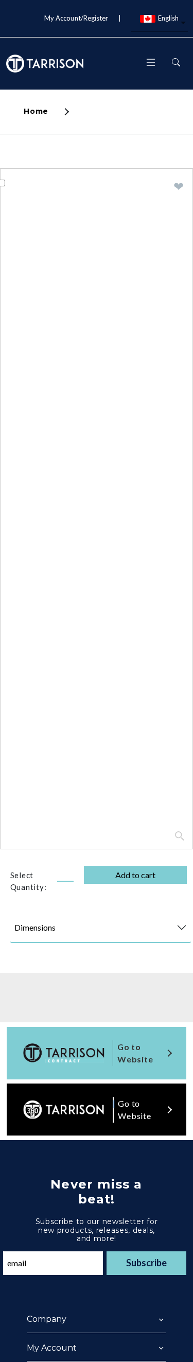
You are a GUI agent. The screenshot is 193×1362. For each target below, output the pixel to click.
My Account (52, 1348)
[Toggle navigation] (150, 63)
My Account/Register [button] (76, 18)
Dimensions (35, 927)
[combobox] (159, 24)
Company (46, 1319)
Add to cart (135, 875)
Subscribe (146, 1262)
